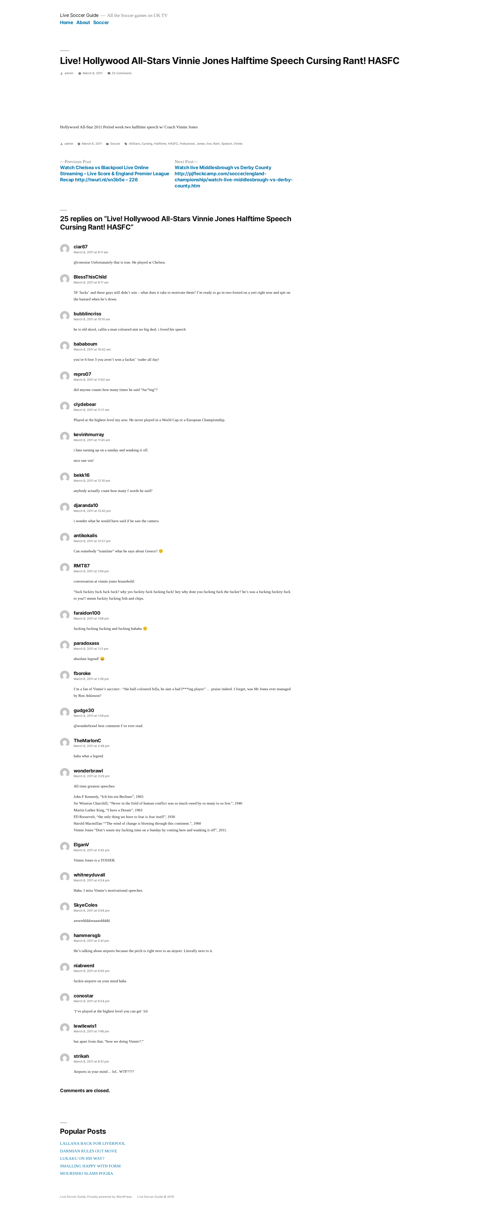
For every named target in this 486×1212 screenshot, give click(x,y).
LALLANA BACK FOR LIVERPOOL (92, 1143)
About (83, 22)
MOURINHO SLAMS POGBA (86, 1173)
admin (69, 73)
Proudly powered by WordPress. (110, 1197)
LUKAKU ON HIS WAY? (82, 1158)
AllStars (134, 143)
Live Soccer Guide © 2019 (155, 1197)
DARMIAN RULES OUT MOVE (88, 1151)
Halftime (160, 143)
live (209, 143)
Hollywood (187, 143)
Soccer (101, 22)
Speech (226, 143)
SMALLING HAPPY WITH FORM (90, 1166)
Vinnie (238, 143)
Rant (216, 143)
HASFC (173, 143)
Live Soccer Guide (79, 15)
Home (66, 22)
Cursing (147, 143)
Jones (200, 143)
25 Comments (122, 73)
